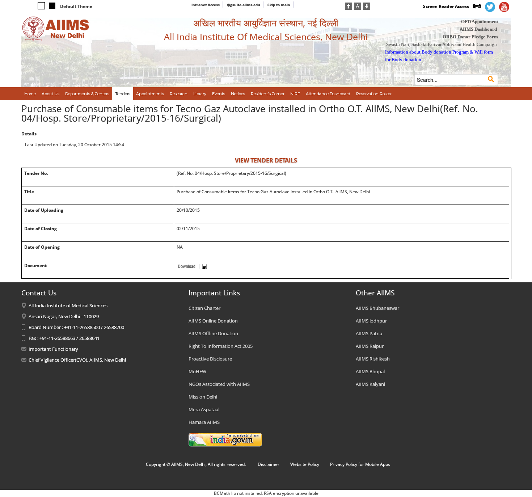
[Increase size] (348, 5)
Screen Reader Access (446, 6)
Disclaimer (268, 464)
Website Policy (304, 464)
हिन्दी (477, 6)
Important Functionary (53, 349)
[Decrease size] (366, 5)
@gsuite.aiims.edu (243, 4)
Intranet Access (205, 4)
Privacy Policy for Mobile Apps (360, 464)
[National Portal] (225, 439)
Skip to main (278, 4)
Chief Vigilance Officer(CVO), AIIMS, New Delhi (77, 360)
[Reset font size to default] (357, 5)
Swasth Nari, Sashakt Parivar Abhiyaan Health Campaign (441, 44)
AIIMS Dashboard (478, 29)
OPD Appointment (479, 21)
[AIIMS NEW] (55, 28)
